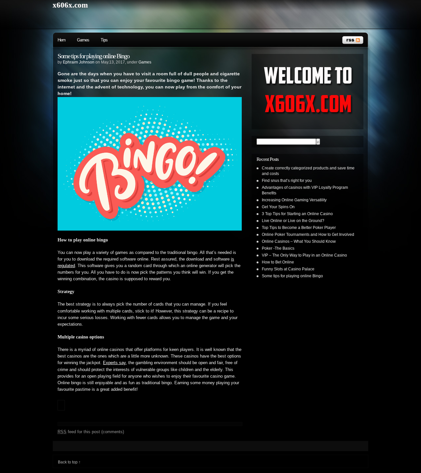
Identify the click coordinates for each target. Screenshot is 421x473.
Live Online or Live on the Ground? (293, 220)
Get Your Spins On (278, 207)
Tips (104, 39)
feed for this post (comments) (91, 431)
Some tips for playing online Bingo (93, 56)
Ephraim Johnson (78, 62)
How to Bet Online (278, 262)
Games (83, 39)
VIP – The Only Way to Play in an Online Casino (304, 255)
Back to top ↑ (69, 462)
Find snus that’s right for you (287, 180)
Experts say (114, 363)
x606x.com (70, 5)
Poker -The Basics (278, 248)
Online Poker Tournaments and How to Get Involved (308, 234)
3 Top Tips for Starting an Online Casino (297, 214)
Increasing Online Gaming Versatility (294, 200)
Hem (61, 39)
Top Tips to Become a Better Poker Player (299, 227)
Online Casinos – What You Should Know (299, 241)
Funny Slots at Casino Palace (288, 269)
